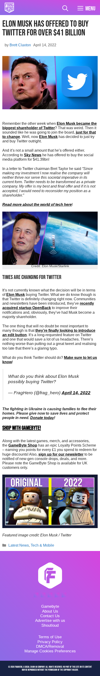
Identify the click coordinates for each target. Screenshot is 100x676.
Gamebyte (50, 606)
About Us (50, 611)
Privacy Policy (50, 642)
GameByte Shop (22, 445)
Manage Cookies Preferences (50, 651)
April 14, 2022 (76, 392)
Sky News (32, 155)
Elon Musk (48, 137)
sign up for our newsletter (60, 454)
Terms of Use (50, 637)
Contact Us (50, 616)
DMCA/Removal (50, 646)
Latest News (18, 545)
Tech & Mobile (42, 545)
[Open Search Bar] (65, 8)
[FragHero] (9, 8)
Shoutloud (50, 625)
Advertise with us (50, 620)
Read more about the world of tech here (37, 205)
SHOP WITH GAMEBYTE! (21, 428)
